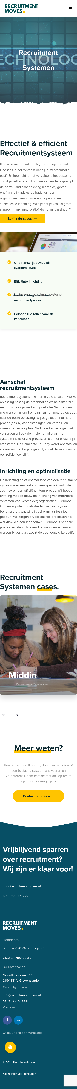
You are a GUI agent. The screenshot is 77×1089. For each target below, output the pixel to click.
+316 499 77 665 (15, 896)
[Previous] (3, 714)
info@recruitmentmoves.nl (22, 886)
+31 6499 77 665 (15, 1001)
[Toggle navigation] (61, 8)
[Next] (17, 714)
